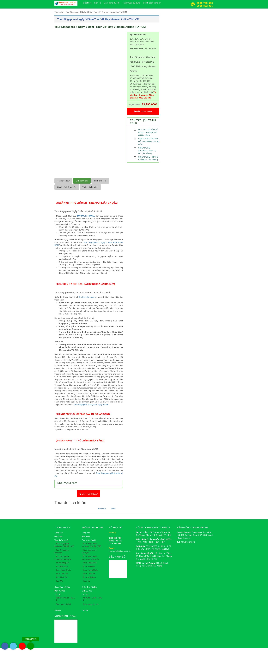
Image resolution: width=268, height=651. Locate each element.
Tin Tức (57, 594)
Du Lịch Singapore (87, 297)
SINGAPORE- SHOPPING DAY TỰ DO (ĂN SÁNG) (147, 151)
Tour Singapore (62, 563)
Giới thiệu (87, 3)
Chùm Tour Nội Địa (62, 587)
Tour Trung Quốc (63, 570)
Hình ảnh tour (100, 181)
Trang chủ (58, 533)
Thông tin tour (63, 181)
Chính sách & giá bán (66, 187)
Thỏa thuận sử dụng (131, 3)
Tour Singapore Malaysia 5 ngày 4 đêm (91, 404)
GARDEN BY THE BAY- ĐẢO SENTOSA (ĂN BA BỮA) (148, 141)
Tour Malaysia (62, 566)
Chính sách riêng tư (152, 3)
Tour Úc (59, 581)
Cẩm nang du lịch (111, 3)
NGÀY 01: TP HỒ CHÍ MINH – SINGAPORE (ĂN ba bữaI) (148, 132)
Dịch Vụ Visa (59, 591)
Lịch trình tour (82, 181)
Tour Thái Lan (62, 573)
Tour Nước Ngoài (61, 540)
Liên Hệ (97, 3)
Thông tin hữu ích (90, 187)
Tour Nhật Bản (62, 577)
